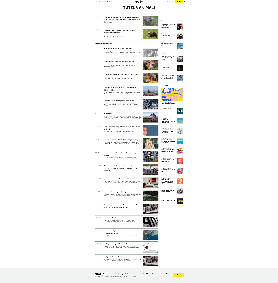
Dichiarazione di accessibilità (160, 274)
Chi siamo (106, 274)
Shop (168, 1)
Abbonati (178, 1)
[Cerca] (107, 1)
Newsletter (98, 1)
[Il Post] (139, 1)
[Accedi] (184, 1)
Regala (172, 1)
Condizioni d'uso (145, 274)
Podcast (104, 1)
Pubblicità (114, 274)
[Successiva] (182, 21)
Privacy (120, 274)
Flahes (164, 53)
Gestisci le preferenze (132, 274)
